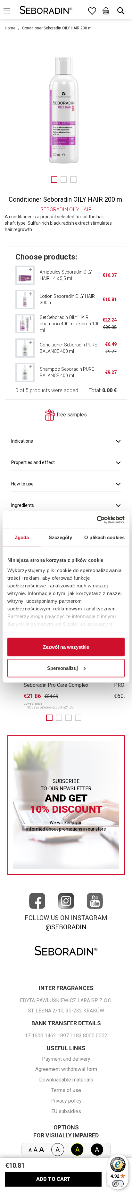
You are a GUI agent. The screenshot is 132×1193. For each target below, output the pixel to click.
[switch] (118, 1183)
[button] (54, 179)
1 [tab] (49, 718)
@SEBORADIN (66, 927)
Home (10, 28)
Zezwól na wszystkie (66, 647)
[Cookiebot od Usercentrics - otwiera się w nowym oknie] (97, 519)
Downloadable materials (66, 1080)
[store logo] (46, 10)
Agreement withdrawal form (66, 1069)
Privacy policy (66, 1101)
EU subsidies (66, 1111)
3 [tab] (68, 718)
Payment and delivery (66, 1059)
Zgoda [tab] (22, 537)
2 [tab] (59, 718)
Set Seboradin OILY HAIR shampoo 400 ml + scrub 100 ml (70, 324)
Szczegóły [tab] (60, 537)
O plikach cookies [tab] (104, 537)
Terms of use (66, 1090)
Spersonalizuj (62, 667)
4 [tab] (78, 718)
